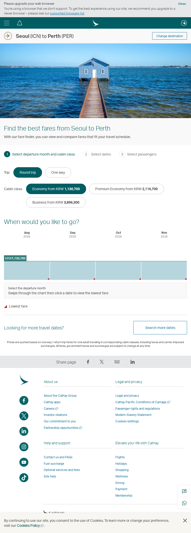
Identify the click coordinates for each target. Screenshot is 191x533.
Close (182, 3)
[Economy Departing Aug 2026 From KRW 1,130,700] (26, 270)
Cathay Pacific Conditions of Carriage (143, 402)
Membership (123, 495)
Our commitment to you (60, 421)
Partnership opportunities (63, 428)
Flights (120, 457)
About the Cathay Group (60, 395)
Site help (50, 476)
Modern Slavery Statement (133, 415)
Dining (119, 483)
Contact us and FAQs (58, 457)
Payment (121, 489)
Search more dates (160, 327)
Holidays (121, 463)
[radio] (27, 172)
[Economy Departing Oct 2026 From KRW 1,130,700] (118, 270)
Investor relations (55, 415)
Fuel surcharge (54, 463)
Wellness (121, 476)
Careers (51, 408)
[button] (6, 23)
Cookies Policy (30, 525)
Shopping (122, 470)
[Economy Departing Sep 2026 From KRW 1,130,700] (72, 270)
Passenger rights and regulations (137, 408)
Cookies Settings (127, 421)
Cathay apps (52, 402)
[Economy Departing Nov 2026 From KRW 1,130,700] (164, 270)
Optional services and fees (62, 470)
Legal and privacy (127, 395)
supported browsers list (67, 13)
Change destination (169, 36)
